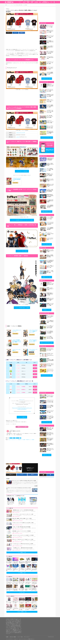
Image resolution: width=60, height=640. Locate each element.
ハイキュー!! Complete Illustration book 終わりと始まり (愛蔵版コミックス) (16, 340)
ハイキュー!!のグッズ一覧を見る (21, 171)
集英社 (33, 439)
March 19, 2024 (28, 411)
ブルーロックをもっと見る (47, 422)
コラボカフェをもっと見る (47, 78)
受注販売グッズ (20, 439)
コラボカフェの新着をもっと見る (22, 611)
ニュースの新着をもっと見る (22, 552)
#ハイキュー (22, 399)
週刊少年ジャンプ (29, 439)
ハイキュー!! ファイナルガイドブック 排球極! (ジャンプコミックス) (33, 331)
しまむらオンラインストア (20, 132)
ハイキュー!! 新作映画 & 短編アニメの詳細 (22, 307)
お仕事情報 (32, 2)
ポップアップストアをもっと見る (47, 137)
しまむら (9, 439)
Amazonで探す (15, 182)
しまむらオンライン (14, 439)
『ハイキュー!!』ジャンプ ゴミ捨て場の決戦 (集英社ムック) (16, 179)
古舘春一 (24, 439)
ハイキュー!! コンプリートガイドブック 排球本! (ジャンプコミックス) (33, 340)
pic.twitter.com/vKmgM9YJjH (21, 409)
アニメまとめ (36, 2)
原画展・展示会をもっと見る (46, 211)
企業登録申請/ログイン (45, 2)
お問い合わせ (14, 629)
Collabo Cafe (9, 2)
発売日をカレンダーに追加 (21, 426)
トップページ (20, 2)
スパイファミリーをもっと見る (46, 375)
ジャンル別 (24, 2)
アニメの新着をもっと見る (22, 572)
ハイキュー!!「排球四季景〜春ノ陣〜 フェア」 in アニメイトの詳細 (22, 220)
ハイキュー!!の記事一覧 (22, 417)
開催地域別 (28, 2)
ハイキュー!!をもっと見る (47, 244)
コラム (40, 2)
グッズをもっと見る (22, 592)
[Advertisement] (13, 41)
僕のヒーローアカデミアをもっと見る (46, 342)
